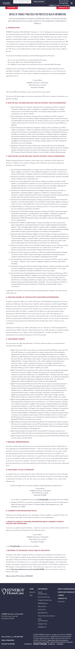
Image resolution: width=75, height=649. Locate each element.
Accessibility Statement (40, 644)
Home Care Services (44, 597)
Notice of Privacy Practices (58, 642)
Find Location (39, 1)
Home (32, 589)
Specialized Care (43, 613)
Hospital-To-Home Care (45, 600)
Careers (61, 595)
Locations (11, 7)
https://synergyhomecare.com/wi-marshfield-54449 (27, 569)
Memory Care (42, 606)
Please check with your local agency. (57, 640)
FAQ (31, 595)
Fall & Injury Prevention (43, 619)
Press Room (61, 601)
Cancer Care (42, 609)
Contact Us (63, 7)
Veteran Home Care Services (46, 616)
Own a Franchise (7, 640)
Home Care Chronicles (66, 592)
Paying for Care (42, 624)
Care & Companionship (42, 593)
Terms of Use (37, 642)
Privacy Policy (46, 642)
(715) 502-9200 (44, 499)
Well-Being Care (42, 603)
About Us (32, 592)
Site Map (69, 642)
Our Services (42, 589)
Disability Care (42, 627)
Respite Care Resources (66, 589)
